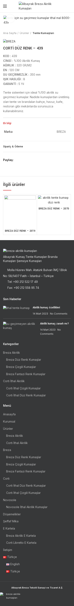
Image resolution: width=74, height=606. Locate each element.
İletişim (7, 550)
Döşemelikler (12, 514)
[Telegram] (36, 160)
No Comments (58, 313)
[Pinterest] (27, 160)
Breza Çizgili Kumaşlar (21, 367)
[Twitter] (22, 160)
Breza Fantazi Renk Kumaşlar (25, 374)
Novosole (9, 500)
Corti (6, 478)
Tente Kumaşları (43, 33)
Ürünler (24, 33)
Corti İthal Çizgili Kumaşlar (23, 388)
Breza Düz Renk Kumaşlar (23, 359)
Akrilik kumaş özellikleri (46, 307)
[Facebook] (17, 160)
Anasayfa (9, 414)
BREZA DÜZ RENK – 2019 (20, 231)
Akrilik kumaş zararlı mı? (54, 323)
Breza (7, 450)
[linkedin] (32, 160)
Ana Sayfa (9, 33)
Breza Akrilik (11, 352)
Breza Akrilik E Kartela (21, 535)
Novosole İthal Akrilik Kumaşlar (26, 507)
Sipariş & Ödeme (13, 146)
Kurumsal (9, 421)
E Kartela (9, 528)
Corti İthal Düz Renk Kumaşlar (26, 395)
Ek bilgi (7, 123)
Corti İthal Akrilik (14, 381)
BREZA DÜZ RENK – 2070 (54, 208)
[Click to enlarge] (10, 18)
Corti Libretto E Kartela (21, 542)
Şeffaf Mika (10, 521)
